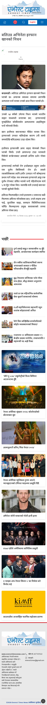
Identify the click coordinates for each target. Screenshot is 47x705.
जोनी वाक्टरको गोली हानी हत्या (20, 515)
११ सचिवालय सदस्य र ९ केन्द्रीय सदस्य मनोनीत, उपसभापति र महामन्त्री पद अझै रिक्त (29, 338)
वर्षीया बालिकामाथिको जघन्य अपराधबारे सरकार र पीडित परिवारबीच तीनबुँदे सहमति (28, 265)
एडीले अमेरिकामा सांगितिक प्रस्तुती (20, 548)
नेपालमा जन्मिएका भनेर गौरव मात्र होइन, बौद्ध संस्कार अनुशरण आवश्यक (28, 281)
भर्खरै (5, 239)
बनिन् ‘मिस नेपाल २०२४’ (18, 447)
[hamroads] (23, 107)
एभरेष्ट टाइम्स (13, 52)
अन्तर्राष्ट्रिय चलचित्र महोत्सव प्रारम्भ (23, 616)
